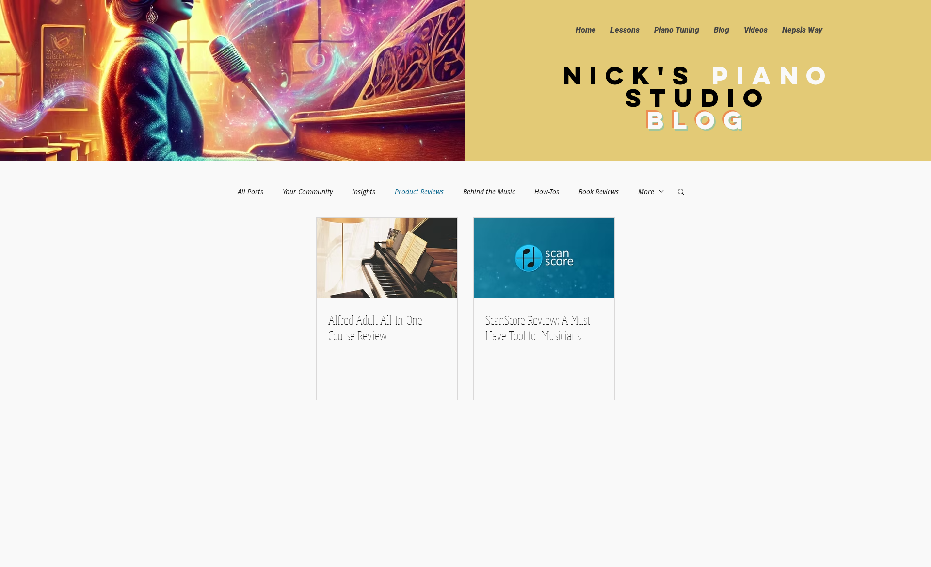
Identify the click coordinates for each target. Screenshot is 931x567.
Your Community (308, 191)
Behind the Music (489, 191)
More (646, 191)
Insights (363, 191)
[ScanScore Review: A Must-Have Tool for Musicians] (544, 258)
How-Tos (546, 191)
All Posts (250, 191)
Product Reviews (419, 191)
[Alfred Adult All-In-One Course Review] (387, 258)
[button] (681, 192)
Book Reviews (598, 191)
